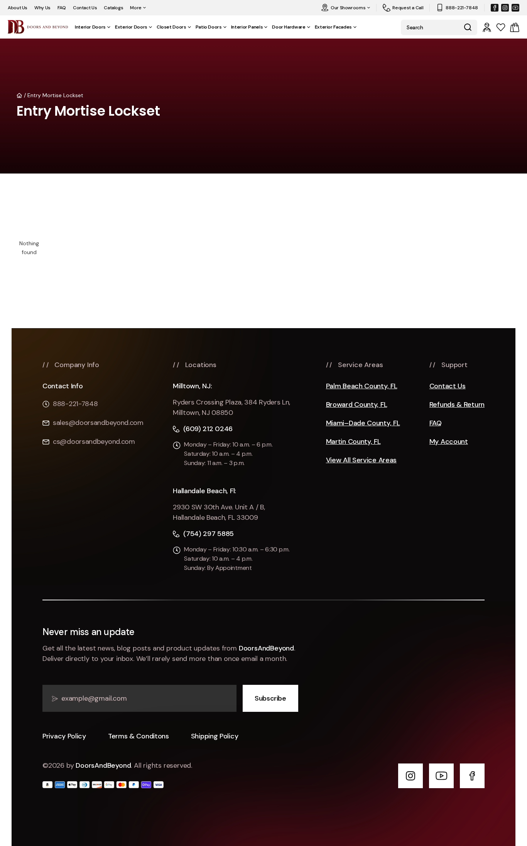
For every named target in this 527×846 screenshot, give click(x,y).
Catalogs (113, 7)
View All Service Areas (361, 460)
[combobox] (429, 27)
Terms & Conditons (138, 736)
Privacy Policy (64, 736)
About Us (17, 7)
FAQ (61, 7)
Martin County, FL (353, 442)
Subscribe (270, 698)
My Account (448, 442)
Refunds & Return (457, 405)
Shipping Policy (214, 736)
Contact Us (85, 7)
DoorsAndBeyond (266, 648)
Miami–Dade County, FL (363, 423)
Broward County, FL (356, 405)
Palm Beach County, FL (361, 386)
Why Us (42, 7)
